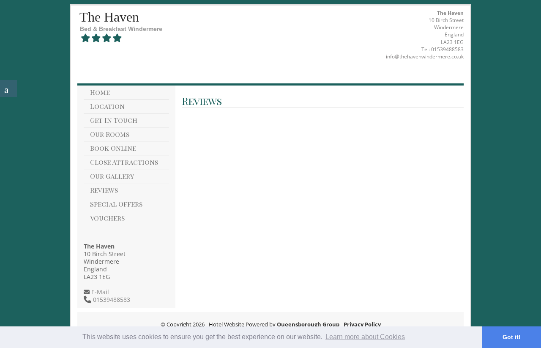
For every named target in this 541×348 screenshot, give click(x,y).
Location (107, 106)
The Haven (109, 17)
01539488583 (447, 49)
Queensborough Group (308, 324)
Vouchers (107, 217)
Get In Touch (113, 120)
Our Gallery (112, 175)
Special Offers (116, 203)
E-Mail (99, 292)
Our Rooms (109, 134)
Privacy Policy (362, 324)
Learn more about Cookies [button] (365, 336)
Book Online (113, 148)
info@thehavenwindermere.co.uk (425, 56)
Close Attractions (124, 161)
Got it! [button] (512, 337)
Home (100, 92)
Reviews (104, 189)
